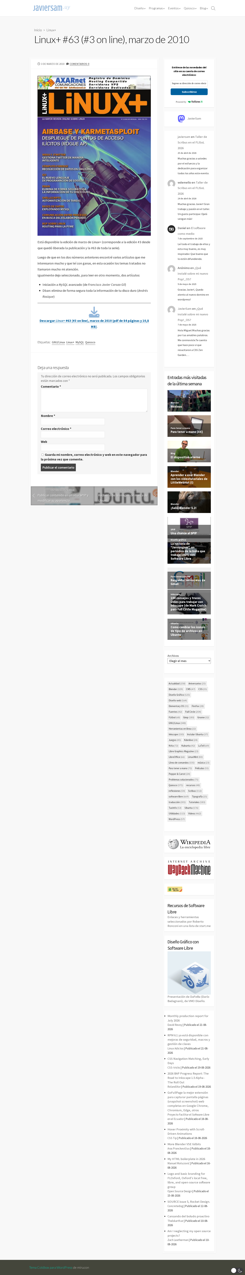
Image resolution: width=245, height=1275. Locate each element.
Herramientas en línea (182, 728)
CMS (190, 689)
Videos (194, 813)
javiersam (184, 137)
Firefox (198, 706)
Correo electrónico (56, 429)
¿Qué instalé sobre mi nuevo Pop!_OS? (193, 273)
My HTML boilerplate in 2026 (186, 1159)
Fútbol (174, 717)
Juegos (175, 740)
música (203, 762)
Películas (202, 768)
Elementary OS (178, 706)
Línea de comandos (181, 762)
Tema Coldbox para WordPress (50, 1267)
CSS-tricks (174, 1067)
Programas (156, 8)
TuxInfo (175, 807)
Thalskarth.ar (175, 1221)
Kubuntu (188, 745)
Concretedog (175, 1206)
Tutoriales (197, 802)
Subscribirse (189, 91)
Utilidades (177, 813)
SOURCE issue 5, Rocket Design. (189, 1202)
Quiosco (189, 8)
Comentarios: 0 (79, 63)
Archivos (173, 656)
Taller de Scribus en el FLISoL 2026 (192, 142)
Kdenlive (191, 740)
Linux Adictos (176, 1048)
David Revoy (175, 1025)
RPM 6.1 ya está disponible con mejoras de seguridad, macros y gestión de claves (189, 1039)
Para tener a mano (180, 768)
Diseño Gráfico (179, 694)
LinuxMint (195, 757)
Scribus (195, 790)
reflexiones (177, 790)
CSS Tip (172, 1138)
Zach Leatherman (178, 1240)
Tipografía (199, 796)
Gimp (188, 717)
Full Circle (193, 711)
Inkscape (176, 734)
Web (44, 442)
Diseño (139, 8)
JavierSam (185, 309)
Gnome (203, 717)
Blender (176, 689)
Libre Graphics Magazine (183, 751)
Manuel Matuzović (179, 1163)
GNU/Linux (58, 342)
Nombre (48, 416)
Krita (173, 745)
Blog (203, 8)
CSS (202, 689)
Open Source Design (180, 1191)
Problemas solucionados (183, 779)
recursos (193, 785)
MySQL (80, 342)
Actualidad (177, 683)
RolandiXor (174, 1086)
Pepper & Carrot (179, 773)
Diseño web (178, 700)
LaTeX (203, 745)
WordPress (177, 819)
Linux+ (51, 30)
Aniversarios (197, 683)
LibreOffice (177, 757)
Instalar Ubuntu (197, 734)
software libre (179, 796)
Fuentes (175, 711)
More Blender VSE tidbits (184, 1144)
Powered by (181, 102)
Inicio (38, 30)
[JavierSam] (51, 8)
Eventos (173, 8)
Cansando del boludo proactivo (188, 1216)
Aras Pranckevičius (179, 1148)
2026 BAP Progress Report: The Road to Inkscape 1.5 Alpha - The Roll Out (188, 1078)
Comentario (51, 386)
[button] (237, 1270)
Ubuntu (191, 807)
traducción (177, 802)
